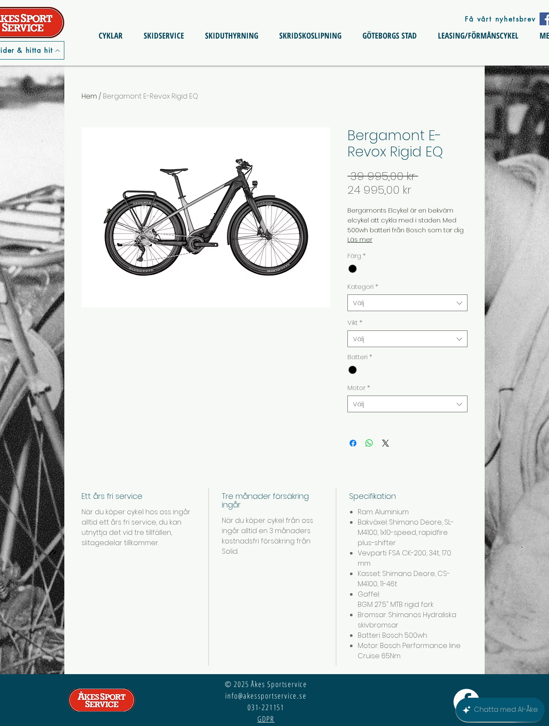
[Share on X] (385, 443)
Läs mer (359, 239)
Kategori (362, 286)
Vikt (354, 322)
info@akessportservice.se (265, 695)
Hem (89, 96)
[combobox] (407, 302)
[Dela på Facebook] (353, 443)
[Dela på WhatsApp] (369, 443)
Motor (358, 387)
